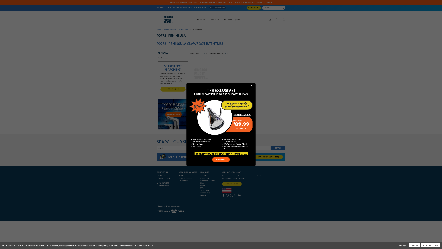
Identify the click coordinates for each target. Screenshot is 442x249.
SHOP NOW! (221, 159)
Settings (402, 245)
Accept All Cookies (431, 245)
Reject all (414, 245)
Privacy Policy (147, 245)
